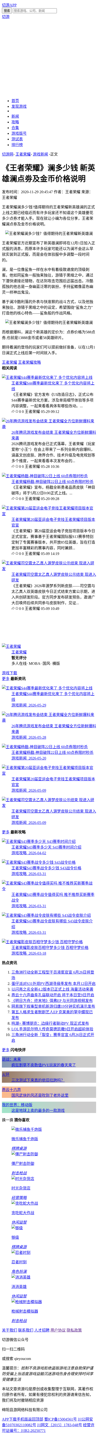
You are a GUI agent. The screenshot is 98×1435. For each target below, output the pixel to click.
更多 (6, 679)
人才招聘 (41, 1330)
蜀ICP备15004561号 (60, 1419)
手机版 (22, 1419)
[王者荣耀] (11, 646)
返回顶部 (35, 1419)
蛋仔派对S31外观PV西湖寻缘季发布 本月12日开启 (53, 984)
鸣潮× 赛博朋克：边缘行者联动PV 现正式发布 (50, 1023)
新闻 (15, 116)
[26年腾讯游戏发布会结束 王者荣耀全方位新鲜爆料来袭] (49, 427)
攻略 (15, 122)
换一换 (7, 1120)
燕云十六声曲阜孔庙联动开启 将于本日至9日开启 (52, 995)
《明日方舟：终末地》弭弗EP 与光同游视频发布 (52, 1001)
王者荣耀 (23, 154)
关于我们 (9, 1330)
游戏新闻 (40, 154)
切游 (6, 17)
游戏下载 (9, 673)
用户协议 (58, 1330)
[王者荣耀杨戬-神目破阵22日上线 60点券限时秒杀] (45, 476)
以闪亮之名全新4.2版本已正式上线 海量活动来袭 (52, 989)
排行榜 (17, 145)
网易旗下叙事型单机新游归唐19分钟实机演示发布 (53, 1006)
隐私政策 (74, 1330)
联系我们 (25, 1330)
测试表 (17, 139)
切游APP (9, 5)
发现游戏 (19, 106)
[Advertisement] (49, 58)
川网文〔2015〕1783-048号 (59, 1425)
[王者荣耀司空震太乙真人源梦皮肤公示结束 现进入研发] (49, 569)
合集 (15, 128)
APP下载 (9, 1419)
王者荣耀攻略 (29, 362)
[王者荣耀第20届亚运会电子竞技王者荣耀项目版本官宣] (49, 514)
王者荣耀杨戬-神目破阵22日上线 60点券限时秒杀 (52, 482)
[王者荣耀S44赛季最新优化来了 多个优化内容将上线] (47, 378)
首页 (15, 101)
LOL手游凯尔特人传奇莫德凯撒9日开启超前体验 (52, 1029)
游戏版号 (19, 133)
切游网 (7, 154)
